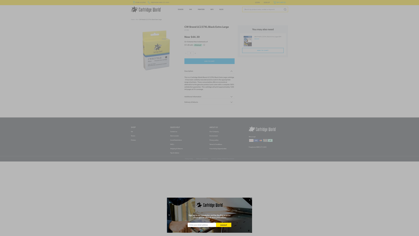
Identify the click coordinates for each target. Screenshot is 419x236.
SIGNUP (223, 225)
